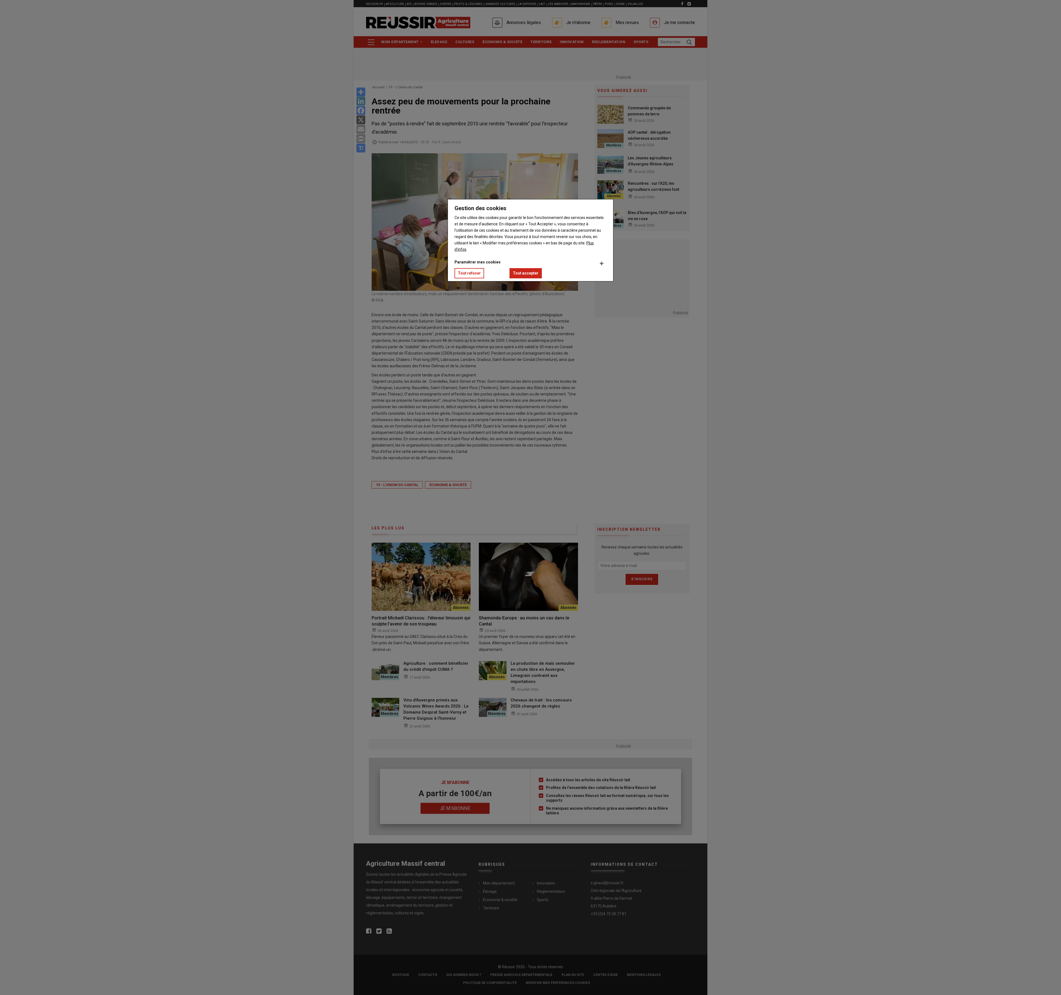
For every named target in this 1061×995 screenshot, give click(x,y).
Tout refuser (469, 273)
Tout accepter (526, 273)
